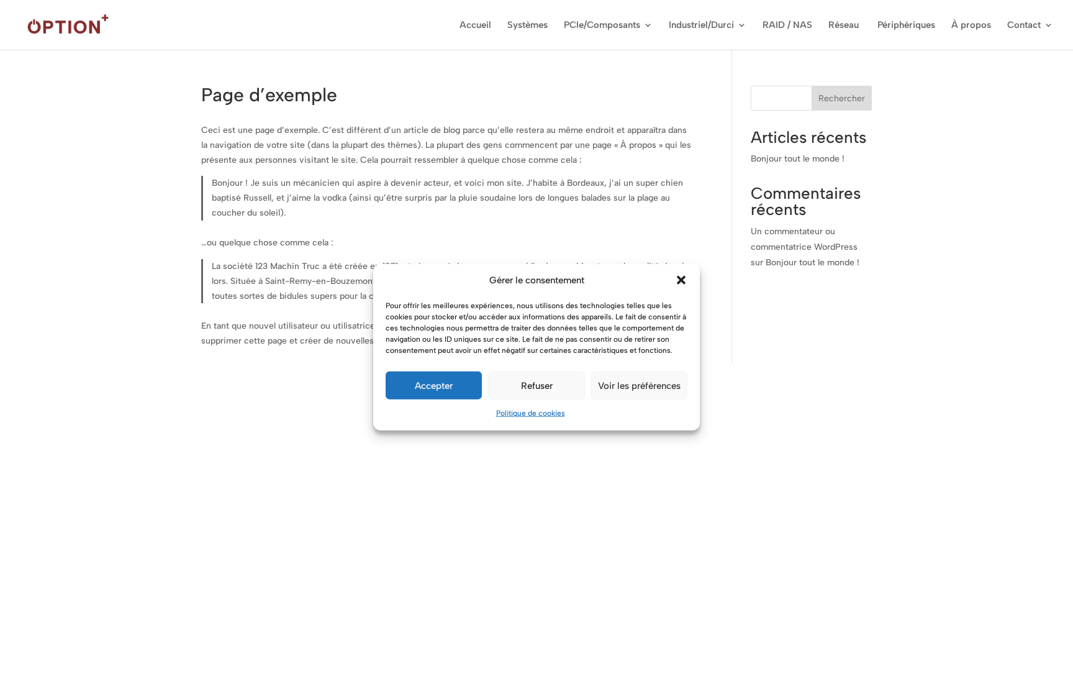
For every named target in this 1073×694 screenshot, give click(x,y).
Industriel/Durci (701, 25)
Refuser (537, 385)
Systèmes (527, 25)
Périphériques (906, 25)
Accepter (434, 385)
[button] (681, 280)
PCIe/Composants (602, 25)
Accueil (475, 25)
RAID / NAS (787, 25)
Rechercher (841, 98)
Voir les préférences (639, 385)
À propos (971, 25)
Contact (1024, 25)
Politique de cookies (530, 413)
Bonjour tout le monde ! (797, 158)
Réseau (844, 25)
